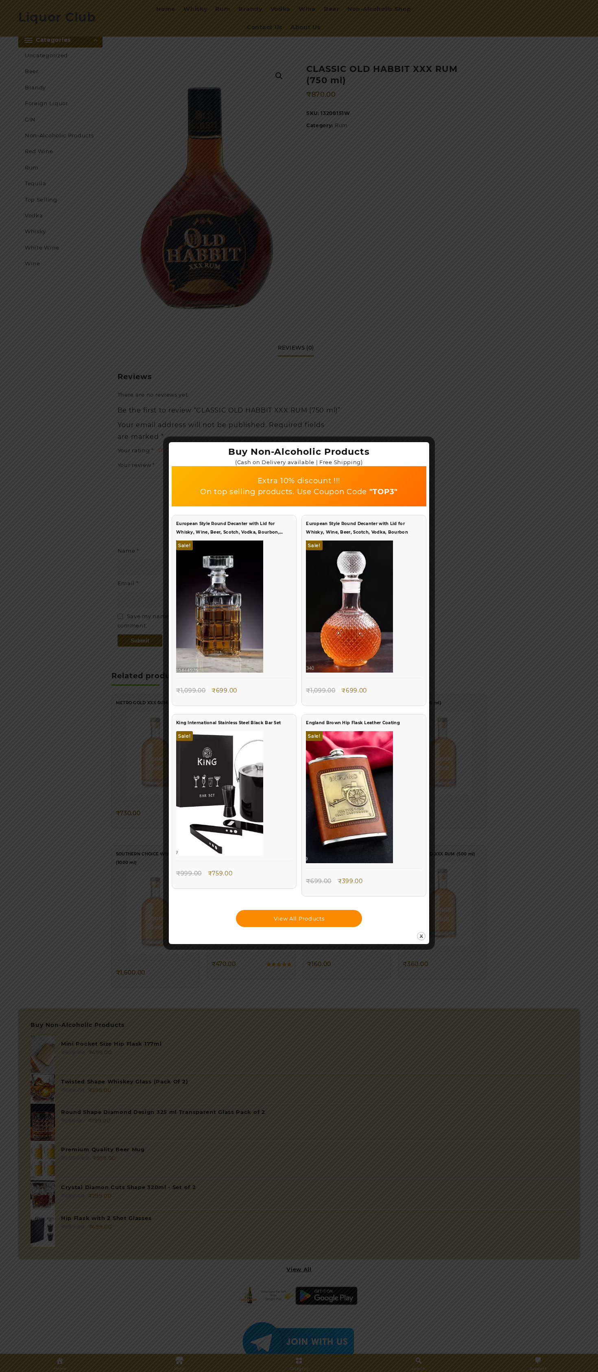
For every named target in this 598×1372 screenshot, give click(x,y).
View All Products (299, 918)
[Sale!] (219, 608)
